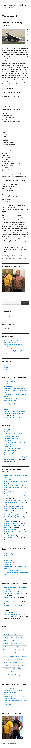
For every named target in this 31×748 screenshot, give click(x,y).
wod (14, 675)
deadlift (5, 653)
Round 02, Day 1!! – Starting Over (13, 487)
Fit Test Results (8, 479)
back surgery (19, 634)
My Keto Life (7, 405)
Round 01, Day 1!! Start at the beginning (15, 481)
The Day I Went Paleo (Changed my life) (16, 411)
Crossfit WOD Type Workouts (19, 255)
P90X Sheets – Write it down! (12, 601)
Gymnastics (21, 653)
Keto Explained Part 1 (10, 398)
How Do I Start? (8, 440)
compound (11, 258)
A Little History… (9, 688)
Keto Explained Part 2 (10, 400)
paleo (20, 662)
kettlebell (24, 656)
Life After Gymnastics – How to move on (16, 442)
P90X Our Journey (9, 564)
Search (4, 299)
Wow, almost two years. (11, 342)
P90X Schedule (8, 597)
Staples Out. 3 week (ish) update (13, 344)
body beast (12, 637)
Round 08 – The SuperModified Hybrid (15, 517)
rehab (13, 668)
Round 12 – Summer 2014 (11, 529)
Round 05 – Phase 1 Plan (11, 506)
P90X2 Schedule (8, 612)
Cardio (5, 650)
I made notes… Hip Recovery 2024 (14, 351)
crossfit (22, 650)
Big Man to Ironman (10, 556)
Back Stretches (8, 432)
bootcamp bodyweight (19, 643)
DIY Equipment (8, 591)
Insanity (11, 656)
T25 (4, 675)
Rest (18, 668)
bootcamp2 (6, 640)
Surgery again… (8, 353)
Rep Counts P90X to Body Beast (13, 448)
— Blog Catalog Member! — (12, 554)
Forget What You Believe (11, 438)
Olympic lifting (12, 659)
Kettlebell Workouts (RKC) (21, 256)
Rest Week (6, 672)
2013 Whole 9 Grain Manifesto (13, 382)
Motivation (7, 444)
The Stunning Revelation (11, 413)
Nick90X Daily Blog (10, 562)
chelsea (11, 650)
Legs (4, 659)
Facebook (7, 367)
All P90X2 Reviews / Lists (11, 430)
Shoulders (18, 672)
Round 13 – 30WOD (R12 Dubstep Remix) (16, 531)
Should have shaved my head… (13, 570)
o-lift (15, 258)
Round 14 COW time (10, 536)
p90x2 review (7, 662)
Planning (6, 665)
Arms (19, 631)
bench (5, 637)
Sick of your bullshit (10, 450)
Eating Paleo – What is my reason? (14, 388)
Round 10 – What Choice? (11, 523)
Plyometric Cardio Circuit (17, 665)
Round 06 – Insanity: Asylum (12, 512)
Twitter (6, 369)
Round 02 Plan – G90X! (11, 485)
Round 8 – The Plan (10, 698)
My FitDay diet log (9, 403)
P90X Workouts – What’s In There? (14, 696)
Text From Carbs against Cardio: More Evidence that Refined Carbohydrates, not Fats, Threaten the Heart (15, 703)
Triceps (9, 675)
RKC (12, 672)
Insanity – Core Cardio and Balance (14, 593)
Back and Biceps (8, 634)
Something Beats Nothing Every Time (11, 743)
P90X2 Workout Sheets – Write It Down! (16, 614)
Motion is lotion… (9, 349)
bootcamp (5, 258)
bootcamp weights (20, 646)
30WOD (5, 631)
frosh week (12, 653)
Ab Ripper (13, 631)
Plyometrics (6, 668)
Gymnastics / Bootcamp (8, 256)
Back (23, 631)
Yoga (18, 675)
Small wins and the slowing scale (14, 340)
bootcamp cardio (8, 646)
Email (5, 365)
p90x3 (15, 662)
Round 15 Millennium (10, 538)
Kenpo (17, 656)
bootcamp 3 (6, 643)
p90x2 (20, 659)
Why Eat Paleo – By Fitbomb (12, 417)
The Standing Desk (9, 459)
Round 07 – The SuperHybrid (12, 515)
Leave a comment (22, 258)
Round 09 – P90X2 (9, 521)
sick (24, 672)
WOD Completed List (10, 616)
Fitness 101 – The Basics (11, 436)
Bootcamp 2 (15, 640)
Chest (16, 650)
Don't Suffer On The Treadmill (13, 434)
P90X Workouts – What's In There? (14, 606)
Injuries (5, 656)
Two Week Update (9, 347)
